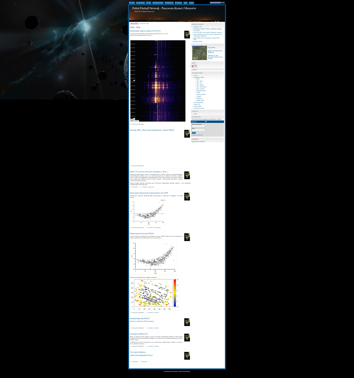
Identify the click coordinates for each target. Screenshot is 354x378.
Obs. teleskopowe (201, 87)
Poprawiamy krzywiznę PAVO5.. (142, 233)
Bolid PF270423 (198, 41)
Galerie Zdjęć (197, 106)
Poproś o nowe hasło (198, 135)
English (195, 67)
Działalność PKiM (199, 77)
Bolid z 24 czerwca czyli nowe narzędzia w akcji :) (149, 171)
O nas (195, 75)
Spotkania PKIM (201, 94)
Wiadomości (170, 3)
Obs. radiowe (200, 85)
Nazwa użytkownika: (197, 124)
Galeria (191, 3)
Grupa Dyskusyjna (199, 108)
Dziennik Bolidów (198, 102)
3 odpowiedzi (135, 187)
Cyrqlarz (199, 96)
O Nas (132, 3)
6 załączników (151, 187)
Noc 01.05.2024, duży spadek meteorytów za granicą (208, 32)
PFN (149, 3)
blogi (141, 23)
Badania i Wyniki (158, 3)
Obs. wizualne (200, 88)
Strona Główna (134, 23)
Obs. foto (199, 83)
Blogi (185, 3)
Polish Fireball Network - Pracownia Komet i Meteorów (164, 8)
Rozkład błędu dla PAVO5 (140, 318)
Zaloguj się (134, 124)
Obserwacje (141, 3)
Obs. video (200, 81)
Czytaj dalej (144, 187)
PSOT (198, 92)
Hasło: (194, 128)
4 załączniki (156, 312)
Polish (195, 65)
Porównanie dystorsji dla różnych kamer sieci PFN (149, 193)
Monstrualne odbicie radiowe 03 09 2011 (145, 30)
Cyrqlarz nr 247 (198, 27)
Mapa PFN (197, 104)
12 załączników (157, 227)
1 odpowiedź (135, 361)
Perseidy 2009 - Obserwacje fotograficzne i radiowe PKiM (152, 130)
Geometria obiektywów (139, 333)
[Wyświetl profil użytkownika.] (186, 38)
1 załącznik (156, 328)
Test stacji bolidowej (137, 352)
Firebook (179, 3)
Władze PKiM (200, 100)
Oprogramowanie (201, 90)
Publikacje (199, 98)
